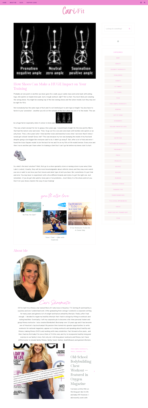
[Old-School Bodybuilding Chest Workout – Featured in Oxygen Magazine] (39, 371)
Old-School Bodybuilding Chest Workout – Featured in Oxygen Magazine (81, 370)
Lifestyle (118, 132)
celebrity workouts (118, 69)
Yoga (118, 218)
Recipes (118, 166)
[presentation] (15, 371)
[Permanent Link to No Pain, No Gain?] (29, 211)
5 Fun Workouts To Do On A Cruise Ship (80, 229)
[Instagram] (118, 41)
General (118, 109)
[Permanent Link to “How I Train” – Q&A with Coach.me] (54, 234)
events (118, 81)
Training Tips (81, 351)
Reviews (118, 172)
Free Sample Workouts (79, 349)
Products (118, 161)
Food (118, 98)
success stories (118, 184)
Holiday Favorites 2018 (118, 126)
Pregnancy (118, 149)
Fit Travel (118, 92)
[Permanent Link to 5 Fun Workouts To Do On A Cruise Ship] (80, 225)
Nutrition (118, 138)
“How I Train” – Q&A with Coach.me (54, 238)
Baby (118, 58)
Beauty (118, 63)
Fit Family (118, 86)
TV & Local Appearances (118, 201)
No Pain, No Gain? (29, 215)
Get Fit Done (118, 115)
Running (118, 178)
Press (73, 351)
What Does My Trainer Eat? (118, 212)
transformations (118, 195)
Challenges (118, 75)
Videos (118, 206)
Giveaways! (118, 121)
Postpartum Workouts (118, 143)
